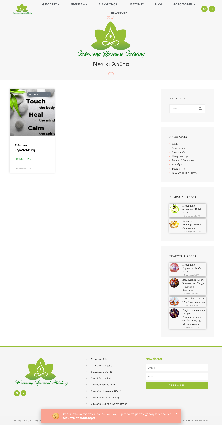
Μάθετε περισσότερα (79, 418)
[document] (111, 212)
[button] (176, 413)
